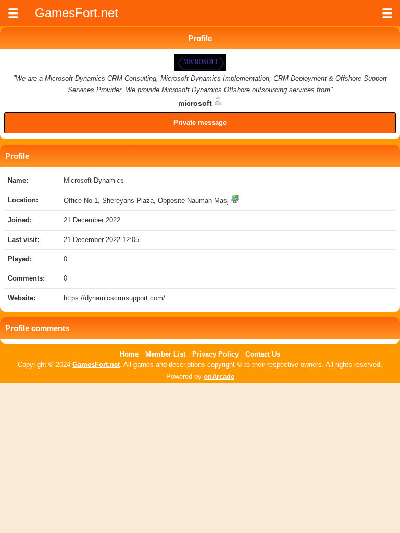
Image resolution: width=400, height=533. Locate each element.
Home (129, 354)
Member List (165, 354)
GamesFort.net (96, 365)
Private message (200, 122)
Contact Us (262, 354)
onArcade (219, 376)
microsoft (196, 103)
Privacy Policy (215, 354)
